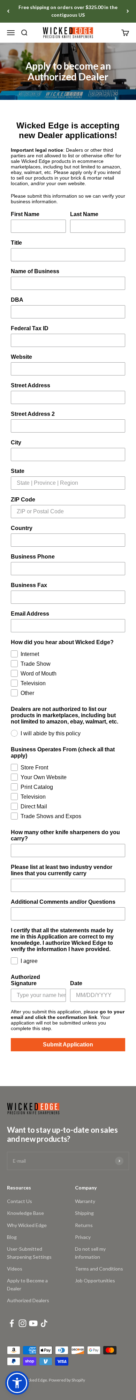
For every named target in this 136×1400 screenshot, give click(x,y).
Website (21, 357)
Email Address (30, 614)
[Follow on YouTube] (33, 1323)
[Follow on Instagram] (22, 1323)
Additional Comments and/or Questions (63, 902)
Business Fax (29, 585)
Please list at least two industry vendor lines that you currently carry (61, 870)
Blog (12, 1237)
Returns (84, 1225)
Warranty (85, 1201)
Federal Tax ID (29, 328)
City (16, 442)
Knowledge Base (25, 1213)
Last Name (84, 214)
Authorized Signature (25, 980)
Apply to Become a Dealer (27, 1284)
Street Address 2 (33, 414)
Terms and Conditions (99, 1269)
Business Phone (33, 557)
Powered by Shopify (67, 1380)
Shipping (84, 1213)
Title (16, 243)
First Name (25, 214)
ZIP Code (23, 500)
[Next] (128, 11)
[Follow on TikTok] (44, 1323)
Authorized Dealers (28, 1300)
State (17, 471)
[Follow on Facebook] (11, 1323)
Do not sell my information (90, 1252)
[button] (17, 1383)
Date (76, 983)
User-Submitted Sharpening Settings (29, 1252)
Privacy (83, 1237)
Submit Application (68, 1044)
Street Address (30, 385)
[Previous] (8, 11)
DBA (17, 300)
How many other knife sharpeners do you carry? (65, 835)
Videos (14, 1269)
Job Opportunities (95, 1280)
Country (21, 528)
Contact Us (19, 1201)
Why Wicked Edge (27, 1225)
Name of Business (35, 271)
